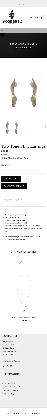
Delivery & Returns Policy (13, 387)
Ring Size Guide (9, 383)
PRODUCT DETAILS (13, 200)
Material (5, 155)
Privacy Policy (9, 394)
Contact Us (8, 379)
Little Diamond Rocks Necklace (23, 318)
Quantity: (5, 165)
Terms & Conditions (11, 390)
